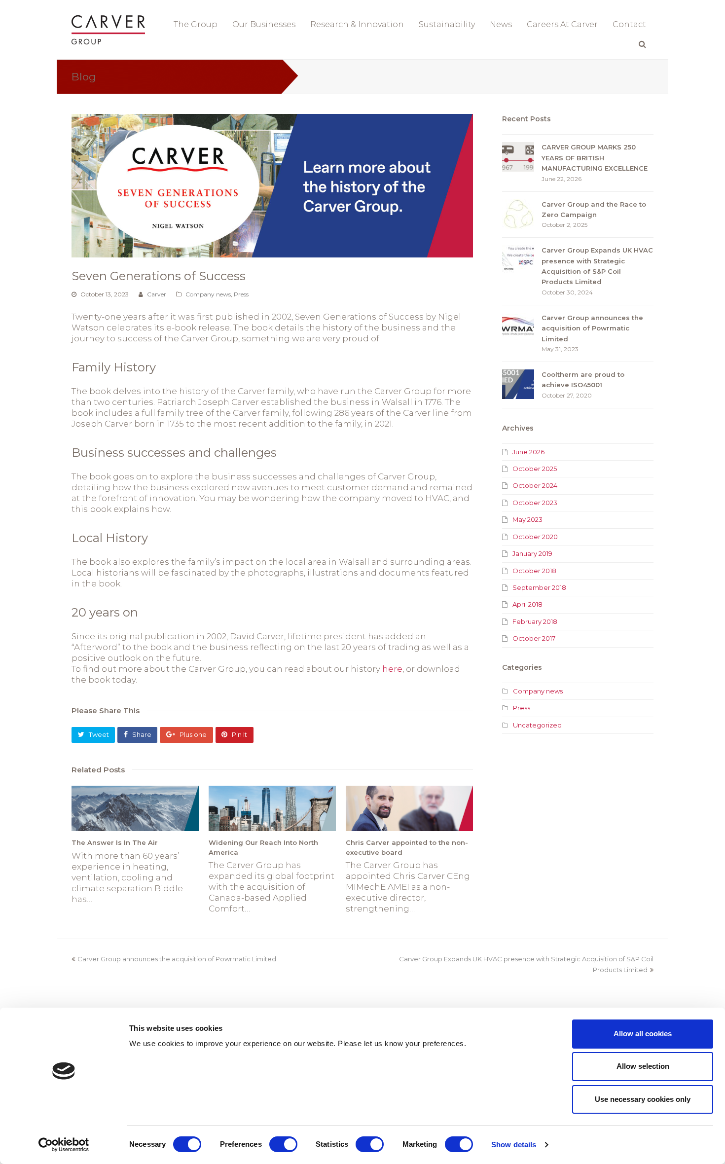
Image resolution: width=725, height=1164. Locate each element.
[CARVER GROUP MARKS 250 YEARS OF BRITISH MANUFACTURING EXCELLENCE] (518, 157)
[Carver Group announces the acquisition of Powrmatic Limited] (518, 327)
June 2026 (528, 452)
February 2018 (534, 621)
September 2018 (539, 587)
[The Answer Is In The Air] (135, 808)
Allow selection (642, 1066)
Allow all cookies (643, 1033)
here (392, 669)
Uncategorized (537, 725)
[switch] (283, 1144)
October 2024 (534, 485)
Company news (208, 294)
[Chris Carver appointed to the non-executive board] (409, 808)
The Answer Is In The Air (115, 842)
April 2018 (527, 604)
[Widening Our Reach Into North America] (272, 808)
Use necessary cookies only (642, 1099)
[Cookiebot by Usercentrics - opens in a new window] (64, 1144)
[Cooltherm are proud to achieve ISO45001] (518, 384)
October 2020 (535, 537)
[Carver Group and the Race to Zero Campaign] (518, 214)
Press (241, 294)
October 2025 (534, 469)
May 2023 (527, 519)
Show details (513, 1144)
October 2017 (533, 638)
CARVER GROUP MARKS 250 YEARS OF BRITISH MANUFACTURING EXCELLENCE (595, 157)
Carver (156, 294)
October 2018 (534, 571)
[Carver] (108, 29)
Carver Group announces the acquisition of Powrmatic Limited (592, 328)
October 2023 (534, 503)
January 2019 (532, 553)
